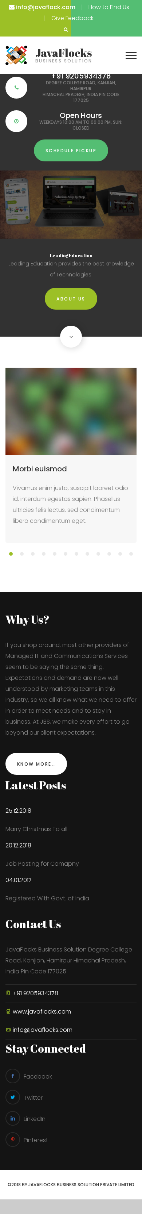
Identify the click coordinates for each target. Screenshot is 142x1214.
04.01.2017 (18, 880)
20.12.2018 (18, 845)
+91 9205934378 (34, 993)
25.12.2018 (18, 811)
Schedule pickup (71, 151)
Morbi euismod (40, 469)
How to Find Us (108, 7)
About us (70, 299)
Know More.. (36, 764)
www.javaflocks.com (42, 1011)
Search (65, 29)
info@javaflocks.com (42, 1030)
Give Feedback (72, 18)
